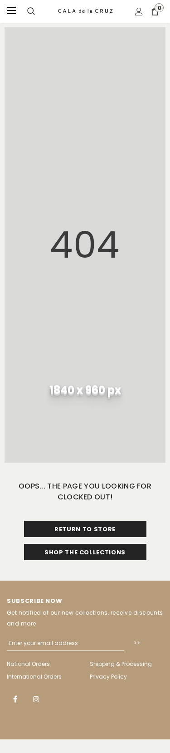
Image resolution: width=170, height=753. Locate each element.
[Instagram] (36, 698)
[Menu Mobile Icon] (12, 11)
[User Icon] (139, 11)
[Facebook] (15, 698)
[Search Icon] (31, 11)
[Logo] (86, 11)
